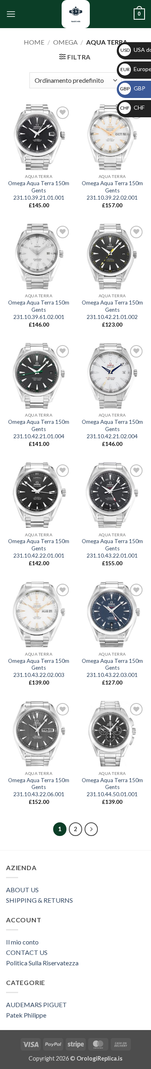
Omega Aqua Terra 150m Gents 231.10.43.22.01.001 (112, 548)
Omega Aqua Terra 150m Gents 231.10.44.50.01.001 (112, 787)
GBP (132, 88)
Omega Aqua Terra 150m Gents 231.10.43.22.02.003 (38, 668)
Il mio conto (22, 942)
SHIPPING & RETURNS (39, 900)
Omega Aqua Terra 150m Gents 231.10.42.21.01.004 (38, 429)
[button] (11, 14)
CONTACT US (27, 952)
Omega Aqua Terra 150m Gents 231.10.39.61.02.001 (38, 309)
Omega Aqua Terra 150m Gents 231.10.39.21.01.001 (38, 190)
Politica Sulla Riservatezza (42, 963)
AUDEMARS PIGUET (36, 1004)
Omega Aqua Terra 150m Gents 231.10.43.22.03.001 (112, 668)
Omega (65, 42)
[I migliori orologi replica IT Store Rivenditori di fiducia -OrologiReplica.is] (75, 14)
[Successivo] (91, 829)
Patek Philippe (26, 1015)
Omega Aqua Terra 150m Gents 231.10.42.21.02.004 (112, 429)
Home (34, 42)
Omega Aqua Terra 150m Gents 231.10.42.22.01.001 (38, 548)
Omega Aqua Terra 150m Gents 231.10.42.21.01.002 (112, 309)
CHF (132, 107)
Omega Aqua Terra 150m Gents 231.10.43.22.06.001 (38, 787)
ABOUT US (22, 889)
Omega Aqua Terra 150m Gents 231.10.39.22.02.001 (112, 190)
